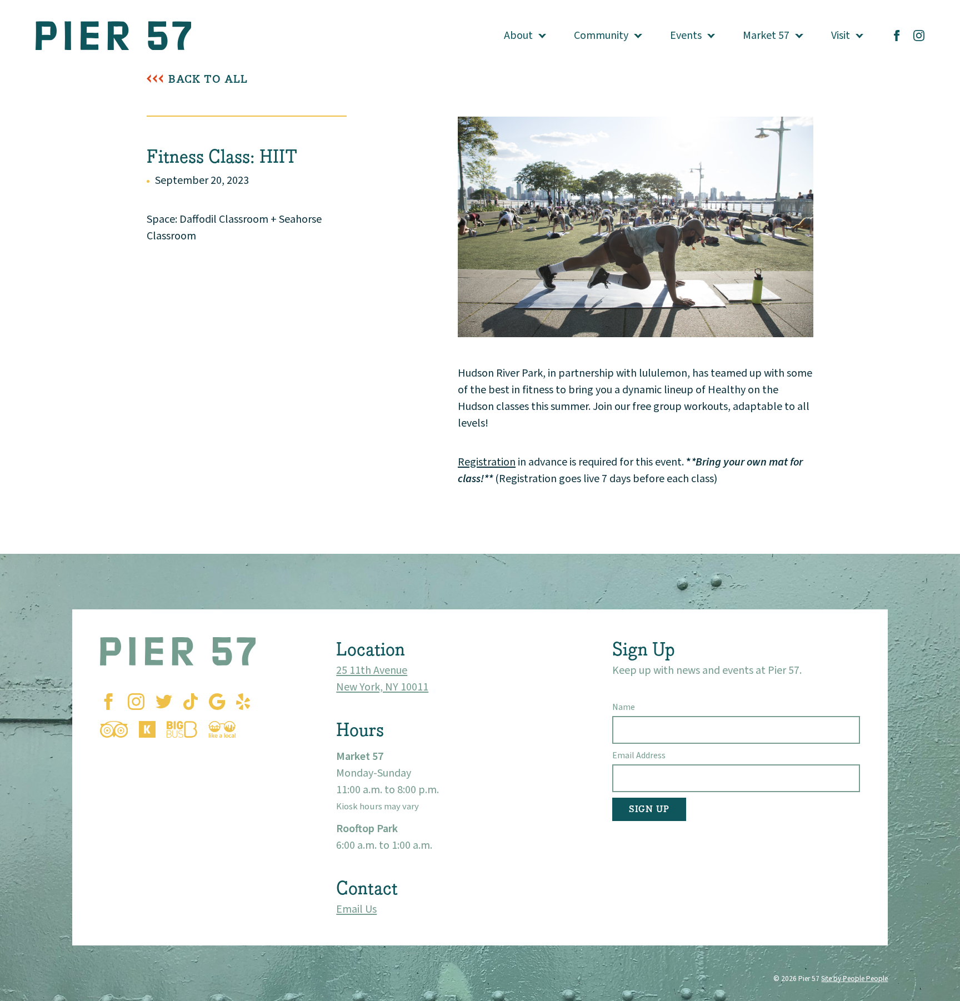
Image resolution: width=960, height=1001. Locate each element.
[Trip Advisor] (114, 729)
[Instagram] (918, 35)
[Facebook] (896, 35)
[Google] (217, 701)
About (518, 35)
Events (686, 35)
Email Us (356, 909)
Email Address (639, 755)
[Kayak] (147, 729)
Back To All (208, 79)
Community (601, 35)
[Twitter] (164, 701)
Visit (840, 35)
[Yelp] (243, 701)
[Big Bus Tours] (182, 729)
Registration (487, 462)
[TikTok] (190, 701)
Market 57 (766, 35)
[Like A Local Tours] (222, 729)
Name (623, 707)
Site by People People (854, 978)
